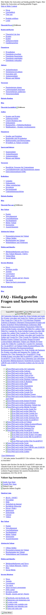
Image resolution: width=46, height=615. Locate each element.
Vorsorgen (22, 363)
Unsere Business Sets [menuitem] (14, 121)
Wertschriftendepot (21, 325)
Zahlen (29, 363)
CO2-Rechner (28, 320)
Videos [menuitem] (8, 517)
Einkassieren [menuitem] (10, 123)
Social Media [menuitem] (10, 258)
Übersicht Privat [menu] (6, 25)
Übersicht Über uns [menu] (7, 205)
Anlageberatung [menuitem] (12, 70)
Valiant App (20, 359)
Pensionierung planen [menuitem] (14, 87)
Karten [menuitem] (8, 39)
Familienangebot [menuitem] (12, 43)
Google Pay (34, 333)
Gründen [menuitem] (9, 181)
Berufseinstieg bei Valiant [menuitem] (15, 240)
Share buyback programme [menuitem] (16, 282)
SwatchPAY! (9, 346)
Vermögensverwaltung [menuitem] (14, 72)
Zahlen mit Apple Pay (37, 318)
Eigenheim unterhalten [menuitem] (14, 58)
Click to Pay (18, 320)
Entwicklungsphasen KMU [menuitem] (16, 172)
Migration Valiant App (21, 342)
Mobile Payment (36, 342)
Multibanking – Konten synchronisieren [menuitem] (20, 127)
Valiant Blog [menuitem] (10, 256)
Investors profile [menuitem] (12, 269)
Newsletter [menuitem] (10, 500)
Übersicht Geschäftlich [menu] (8, 107)
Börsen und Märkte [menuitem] (13, 78)
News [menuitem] (8, 267)
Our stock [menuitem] (9, 280)
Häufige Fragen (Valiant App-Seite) (14, 339)
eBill (39, 325)
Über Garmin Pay (22, 333)
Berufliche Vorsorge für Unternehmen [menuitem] (20, 167)
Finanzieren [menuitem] (5, 47)
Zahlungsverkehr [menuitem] (12, 41)
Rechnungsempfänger (17, 327)
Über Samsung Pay (19, 354)
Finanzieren (30, 327)
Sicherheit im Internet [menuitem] (14, 504)
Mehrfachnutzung (17, 361)
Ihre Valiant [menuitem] (5, 209)
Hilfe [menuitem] (7, 502)
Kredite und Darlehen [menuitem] (14, 136)
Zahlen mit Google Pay (10, 337)
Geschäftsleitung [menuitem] (12, 218)
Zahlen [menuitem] (3, 112)
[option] (20, 369)
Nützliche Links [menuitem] (6, 493)
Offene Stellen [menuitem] (11, 238)
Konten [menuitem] (8, 36)
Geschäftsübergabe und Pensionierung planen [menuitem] (23, 169)
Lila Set (35, 363)
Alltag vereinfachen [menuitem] (13, 185)
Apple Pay (23, 316)
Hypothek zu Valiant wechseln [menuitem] (17, 143)
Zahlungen (33, 325)
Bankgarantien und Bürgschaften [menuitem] (18, 141)
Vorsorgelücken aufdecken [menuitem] (15, 92)
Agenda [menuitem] (9, 272)
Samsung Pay (19, 350)
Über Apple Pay (7, 320)
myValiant (19, 346)
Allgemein (20, 323)
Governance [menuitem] (10, 274)
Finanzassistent (30, 323)
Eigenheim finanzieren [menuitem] (14, 56)
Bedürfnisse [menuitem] (5, 176)
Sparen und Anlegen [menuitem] (7, 147)
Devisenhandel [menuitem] (11, 189)
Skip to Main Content (9, 6)
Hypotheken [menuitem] (10, 52)
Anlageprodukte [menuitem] (12, 76)
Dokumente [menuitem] (10, 513)
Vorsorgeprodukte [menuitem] (12, 94)
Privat (8, 10)
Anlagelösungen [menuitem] (12, 154)
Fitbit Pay (38, 327)
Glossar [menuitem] (8, 515)
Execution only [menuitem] (11, 74)
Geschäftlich (10, 12)
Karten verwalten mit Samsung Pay (17, 352)
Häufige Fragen (38, 337)
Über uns (9, 14)
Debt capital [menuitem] (10, 276)
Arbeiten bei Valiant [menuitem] (7, 231)
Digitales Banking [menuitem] (7, 98)
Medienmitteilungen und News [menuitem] (17, 252)
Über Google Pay (25, 337)
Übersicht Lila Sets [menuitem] (13, 34)
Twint (13, 359)
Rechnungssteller (7, 350)
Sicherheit (10, 325)
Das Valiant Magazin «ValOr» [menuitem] (17, 254)
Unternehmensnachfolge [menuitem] (15, 191)
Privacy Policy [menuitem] (11, 508)
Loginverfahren (7, 342)
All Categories (6, 316)
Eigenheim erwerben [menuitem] (13, 54)
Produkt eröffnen (12, 18)
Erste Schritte (6, 329)
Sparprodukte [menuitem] (11, 152)
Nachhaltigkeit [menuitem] (11, 221)
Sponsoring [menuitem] (10, 225)
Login (8, 21)
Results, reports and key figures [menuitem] (17, 278)
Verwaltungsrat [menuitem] (11, 216)
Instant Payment (34, 339)
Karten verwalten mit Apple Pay (16, 318)
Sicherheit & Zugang (32, 361)
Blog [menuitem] (2, 103)
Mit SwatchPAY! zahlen (29, 356)
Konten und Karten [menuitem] (7, 29)
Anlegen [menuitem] (3, 65)
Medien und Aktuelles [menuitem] (8, 247)
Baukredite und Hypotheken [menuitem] (16, 138)
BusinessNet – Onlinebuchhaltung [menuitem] (18, 125)
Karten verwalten (18, 329)
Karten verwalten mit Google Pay (31, 335)
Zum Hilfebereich (8, 456)
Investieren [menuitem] (10, 187)
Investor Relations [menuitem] (7, 263)
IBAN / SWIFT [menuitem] (11, 498)
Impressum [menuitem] (10, 510)
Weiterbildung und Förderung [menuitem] (17, 242)
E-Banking (12, 323)
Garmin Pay (13, 331)
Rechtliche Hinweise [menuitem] (13, 506)
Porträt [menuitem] (8, 214)
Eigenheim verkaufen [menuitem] (14, 60)
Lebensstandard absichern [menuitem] (15, 90)
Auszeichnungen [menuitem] (12, 227)
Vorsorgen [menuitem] (4, 83)
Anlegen (15, 316)
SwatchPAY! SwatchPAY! (15, 312)
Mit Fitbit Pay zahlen (33, 329)
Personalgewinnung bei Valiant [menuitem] (17, 236)
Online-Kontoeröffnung (32, 346)
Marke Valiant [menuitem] (11, 223)
